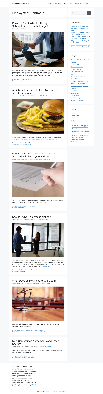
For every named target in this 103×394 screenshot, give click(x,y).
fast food (25, 144)
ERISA (72, 74)
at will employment (18, 271)
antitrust (16, 144)
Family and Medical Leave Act (79, 81)
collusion (20, 144)
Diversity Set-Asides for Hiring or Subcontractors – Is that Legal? (31, 25)
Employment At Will (37, 331)
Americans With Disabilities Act (80, 59)
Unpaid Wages (28, 142)
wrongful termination (58, 331)
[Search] (89, 13)
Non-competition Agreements (32, 356)
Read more (47, 266)
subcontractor (31, 81)
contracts (21, 207)
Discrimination (17, 79)
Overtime (73, 88)
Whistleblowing (75, 98)
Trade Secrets (31, 357)
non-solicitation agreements (20, 357)
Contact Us (86, 3)
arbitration (16, 207)
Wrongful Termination (38, 330)
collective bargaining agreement (24, 331)
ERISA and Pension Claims (79, 139)
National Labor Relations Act (79, 83)
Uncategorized (75, 93)
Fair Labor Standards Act (78, 76)
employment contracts (47, 331)
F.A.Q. (65, 3)
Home (49, 3)
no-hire (29, 144)
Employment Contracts (26, 79)
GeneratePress (62, 391)
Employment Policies (30, 206)
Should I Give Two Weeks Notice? (31, 216)
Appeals (73, 62)
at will (15, 331)
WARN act (25, 271)
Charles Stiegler (57, 3)
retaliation (18, 81)
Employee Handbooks (19, 269)
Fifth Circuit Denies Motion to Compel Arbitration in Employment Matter (33, 155)
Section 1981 (24, 81)
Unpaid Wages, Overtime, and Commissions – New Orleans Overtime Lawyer (80, 126)
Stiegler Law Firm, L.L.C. (22, 3)
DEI (14, 81)
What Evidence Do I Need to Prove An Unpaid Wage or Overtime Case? (81, 28)
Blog (71, 3)
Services (77, 3)
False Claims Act (76, 79)
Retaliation (74, 90)
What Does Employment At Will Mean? (34, 280)
